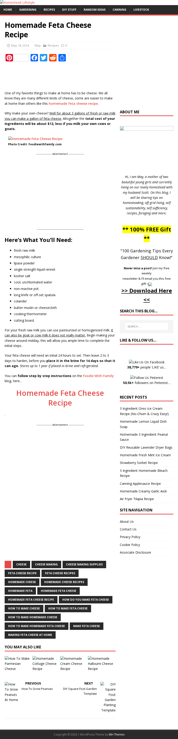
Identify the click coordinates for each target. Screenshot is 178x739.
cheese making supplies (84, 564)
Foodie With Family (98, 376)
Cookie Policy (130, 544)
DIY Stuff (69, 10)
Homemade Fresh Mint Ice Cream (145, 455)
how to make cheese (24, 608)
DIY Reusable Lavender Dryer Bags (146, 447)
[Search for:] (147, 326)
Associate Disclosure (135, 552)
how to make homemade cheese (32, 617)
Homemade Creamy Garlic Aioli (143, 491)
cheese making (46, 564)
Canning (119, 10)
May (38, 45)
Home (7, 10)
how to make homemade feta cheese (36, 626)
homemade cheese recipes (64, 582)
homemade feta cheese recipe (73, 103)
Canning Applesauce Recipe (140, 483)
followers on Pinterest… (146, 383)
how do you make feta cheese (85, 600)
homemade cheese (22, 582)
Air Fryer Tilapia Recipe (137, 499)
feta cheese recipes (60, 573)
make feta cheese (86, 626)
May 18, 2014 (20, 45)
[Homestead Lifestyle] (17, 2)
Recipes (49, 10)
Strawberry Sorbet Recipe (139, 462)
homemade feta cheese (58, 591)
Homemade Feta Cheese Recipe (60, 398)
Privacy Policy (130, 537)
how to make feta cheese (68, 608)
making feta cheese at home (30, 635)
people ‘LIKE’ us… (146, 367)
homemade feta (20, 591)
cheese (21, 564)
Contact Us (128, 529)
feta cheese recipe (22, 573)
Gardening (27, 10)
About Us (127, 521)
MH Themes (116, 734)
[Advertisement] (89, 76)
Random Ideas (94, 10)
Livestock (141, 10)
